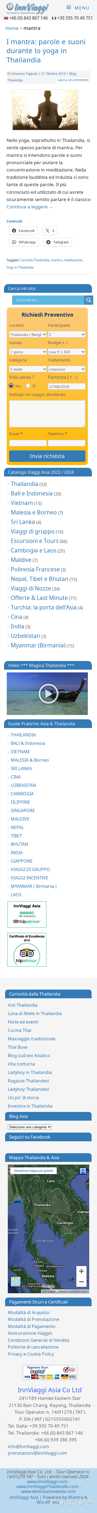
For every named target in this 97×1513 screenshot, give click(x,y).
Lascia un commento (73, 80)
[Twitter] (61, 1502)
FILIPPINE (20, 802)
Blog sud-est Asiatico (29, 1056)
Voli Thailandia (22, 1005)
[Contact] (90, 1502)
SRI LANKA (21, 768)
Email (16, 433)
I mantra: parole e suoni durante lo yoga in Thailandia (46, 51)
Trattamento (59, 360)
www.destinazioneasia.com (48, 1491)
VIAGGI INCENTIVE (29, 878)
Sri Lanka (23, 522)
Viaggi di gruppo (33, 531)
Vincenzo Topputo (24, 73)
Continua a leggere (29, 207)
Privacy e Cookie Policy (31, 1354)
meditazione (73, 260)
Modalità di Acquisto (29, 1312)
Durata (15, 342)
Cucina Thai (19, 1030)
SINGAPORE (23, 810)
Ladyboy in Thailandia (30, 1072)
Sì (34, 386)
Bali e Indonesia (32, 493)
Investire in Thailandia (30, 1106)
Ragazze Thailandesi (28, 1081)
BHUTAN (19, 844)
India (17, 626)
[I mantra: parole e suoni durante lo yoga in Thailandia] (48, 111)
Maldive (21, 560)
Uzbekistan (25, 636)
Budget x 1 (58, 342)
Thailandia (24, 484)
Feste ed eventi (23, 1022)
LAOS (16, 895)
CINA (16, 777)
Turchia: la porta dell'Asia (44, 607)
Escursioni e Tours (35, 541)
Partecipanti (59, 325)
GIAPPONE (22, 861)
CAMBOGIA (22, 794)
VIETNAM (20, 752)
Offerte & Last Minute (39, 598)
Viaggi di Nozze (31, 588)
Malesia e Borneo (34, 512)
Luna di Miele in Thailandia (35, 1013)
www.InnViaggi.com (47, 1481)
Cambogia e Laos (33, 550)
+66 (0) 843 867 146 (29, 18)
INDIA (17, 853)
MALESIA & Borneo (30, 760)
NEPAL (17, 827)
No (18, 386)
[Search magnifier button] (88, 300)
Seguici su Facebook (29, 1137)
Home (12, 28)
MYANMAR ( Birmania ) (34, 886)
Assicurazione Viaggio (30, 1333)
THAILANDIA (23, 735)
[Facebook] (51, 1502)
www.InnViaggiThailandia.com (47, 1486)
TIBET (16, 836)
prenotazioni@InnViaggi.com (37, 1453)
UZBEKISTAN (23, 785)
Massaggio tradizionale (32, 1039)
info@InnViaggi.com (28, 1447)
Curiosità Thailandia (34, 260)
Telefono (57, 433)
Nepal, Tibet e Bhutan (39, 579)
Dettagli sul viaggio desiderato (37, 394)
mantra (56, 260)
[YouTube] (80, 1502)
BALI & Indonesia (28, 743)
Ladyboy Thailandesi (28, 1089)
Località (16, 325)
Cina (16, 617)
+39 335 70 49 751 (75, 18)
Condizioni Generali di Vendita (38, 1340)
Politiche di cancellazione (33, 1347)
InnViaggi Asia (23, 1497)
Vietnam (22, 503)
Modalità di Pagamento (32, 1326)
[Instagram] (71, 1502)
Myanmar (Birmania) (38, 645)
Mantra (75, 1497)
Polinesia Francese (35, 569)
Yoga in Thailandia (20, 267)
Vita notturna (21, 1064)
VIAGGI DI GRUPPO (30, 869)
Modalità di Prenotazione (33, 1319)
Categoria (18, 360)
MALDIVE (20, 819)
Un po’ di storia (23, 1098)
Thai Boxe (17, 1047)
